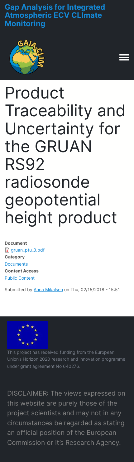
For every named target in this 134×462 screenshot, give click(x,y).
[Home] (27, 57)
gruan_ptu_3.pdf (28, 250)
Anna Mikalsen (48, 289)
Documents (16, 264)
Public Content (20, 278)
